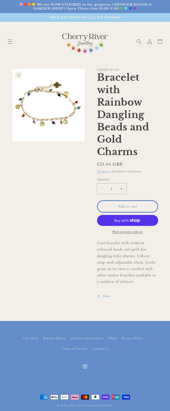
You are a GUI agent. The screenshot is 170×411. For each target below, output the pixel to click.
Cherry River (77, 405)
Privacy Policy (132, 338)
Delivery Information (86, 338)
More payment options (127, 232)
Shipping (103, 171)
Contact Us (100, 348)
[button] (10, 41)
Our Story (31, 338)
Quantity (103, 179)
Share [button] (106, 296)
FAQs (112, 338)
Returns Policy (54, 338)
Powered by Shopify (100, 405)
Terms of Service (74, 348)
